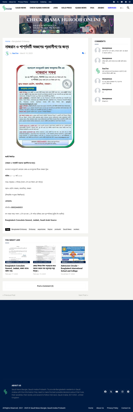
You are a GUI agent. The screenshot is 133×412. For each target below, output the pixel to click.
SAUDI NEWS (20, 8)
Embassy (32, 229)
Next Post (83, 295)
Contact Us (34, 2)
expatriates (41, 229)
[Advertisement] (23, 321)
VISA (92, 8)
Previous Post (9, 295)
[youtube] (122, 2)
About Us (12, 2)
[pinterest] (126, 2)
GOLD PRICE (66, 8)
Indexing (43, 2)
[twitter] (118, 2)
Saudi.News (67, 229)
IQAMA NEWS (81, 8)
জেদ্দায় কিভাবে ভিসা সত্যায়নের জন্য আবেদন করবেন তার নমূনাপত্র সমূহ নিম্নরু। (44, 268)
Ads (50, 2)
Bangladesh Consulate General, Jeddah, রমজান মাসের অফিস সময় (16, 268)
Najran (50, 229)
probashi (58, 229)
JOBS (55, 8)
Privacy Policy (23, 2)
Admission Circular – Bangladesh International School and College (71, 268)
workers (76, 229)
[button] (122, 8)
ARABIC (101, 8)
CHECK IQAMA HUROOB (39, 8)
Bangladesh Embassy (20, 41)
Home (5, 2)
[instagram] (129, 2)
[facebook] (114, 2)
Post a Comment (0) (45, 286)
